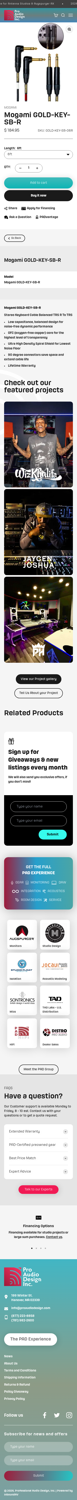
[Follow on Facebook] (44, 1415)
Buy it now (38, 195)
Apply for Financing (41, 208)
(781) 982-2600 (22, 1320)
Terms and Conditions (20, 1370)
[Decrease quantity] (20, 168)
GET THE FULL (38, 870)
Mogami (10, 107)
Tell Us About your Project (38, 693)
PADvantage (49, 217)
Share (12, 208)
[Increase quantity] (37, 168)
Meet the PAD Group (39, 1069)
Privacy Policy (14, 1399)
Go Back (16, 238)
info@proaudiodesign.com (30, 1308)
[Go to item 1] (31, 1248)
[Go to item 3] (40, 1248)
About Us (10, 1363)
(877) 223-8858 (22, 1316)
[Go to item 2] (36, 1248)
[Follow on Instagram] (69, 1415)
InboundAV (11, 1494)
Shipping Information (20, 1377)
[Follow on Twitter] (57, 1415)
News (8, 1356)
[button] (38, 445)
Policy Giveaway (16, 1391)
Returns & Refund (17, 1384)
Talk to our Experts (38, 1189)
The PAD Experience (30, 1339)
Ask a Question (20, 217)
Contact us (54, 1237)
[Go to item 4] (45, 1248)
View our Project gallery (38, 679)
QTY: (7, 167)
